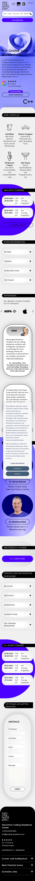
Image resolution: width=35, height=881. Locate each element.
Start (5, 13)
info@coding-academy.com (13, 834)
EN (32, 3)
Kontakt (26, 13)
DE (29, 3)
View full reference (14, 358)
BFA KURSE (16, 13)
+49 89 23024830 (9, 831)
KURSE (10, 13)
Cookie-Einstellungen (17, 463)
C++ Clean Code (17, 559)
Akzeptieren (17, 468)
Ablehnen (18, 474)
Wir (21, 13)
